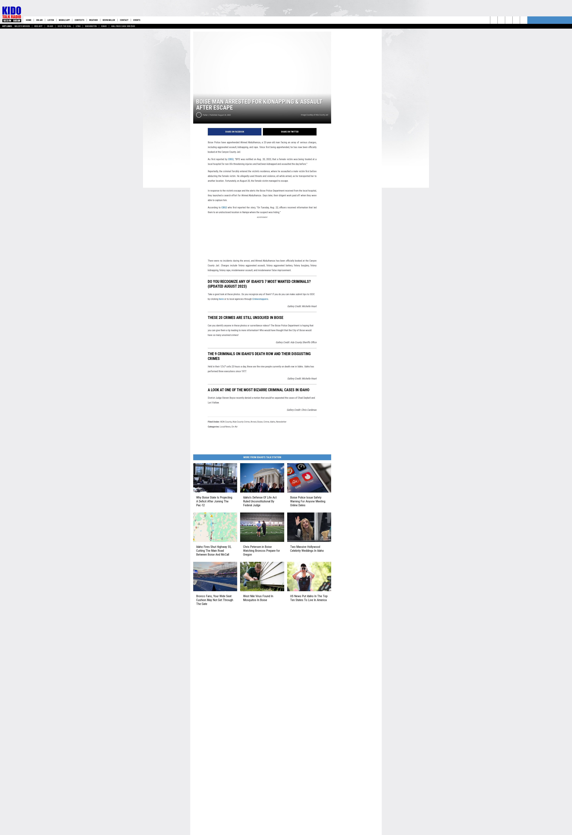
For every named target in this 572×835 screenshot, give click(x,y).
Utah (78, 26)
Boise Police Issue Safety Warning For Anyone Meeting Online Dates (307, 501)
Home (28, 20)
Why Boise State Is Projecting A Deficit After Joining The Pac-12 (214, 501)
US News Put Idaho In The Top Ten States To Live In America (309, 598)
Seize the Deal (64, 26)
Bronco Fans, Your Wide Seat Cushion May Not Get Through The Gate (214, 600)
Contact (124, 20)
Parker (205, 115)
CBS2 (231, 159)
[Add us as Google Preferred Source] (501, 20)
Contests (79, 20)
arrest (254, 422)
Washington (91, 26)
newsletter (281, 422)
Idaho (104, 26)
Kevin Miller (109, 20)
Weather (93, 20)
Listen (51, 20)
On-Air (50, 26)
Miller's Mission (22, 26)
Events (136, 20)
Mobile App (64, 20)
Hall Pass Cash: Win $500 (123, 26)
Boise (260, 422)
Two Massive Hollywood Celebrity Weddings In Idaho (307, 548)
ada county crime (241, 422)
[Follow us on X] (516, 20)
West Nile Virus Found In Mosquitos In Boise (258, 598)
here (221, 298)
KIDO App (38, 26)
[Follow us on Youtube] (523, 20)
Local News (225, 426)
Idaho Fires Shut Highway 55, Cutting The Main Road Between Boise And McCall (213, 550)
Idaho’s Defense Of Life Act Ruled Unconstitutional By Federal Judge (260, 501)
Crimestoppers (260, 298)
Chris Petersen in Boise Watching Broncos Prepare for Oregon (261, 550)
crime (266, 422)
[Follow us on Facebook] (508, 20)
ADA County (226, 422)
